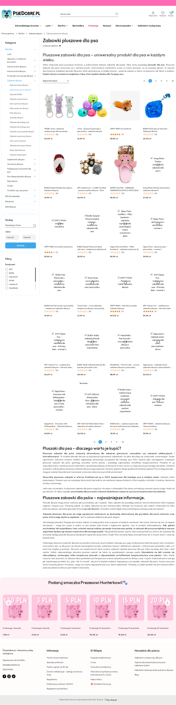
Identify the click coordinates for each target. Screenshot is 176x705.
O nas (93, 662)
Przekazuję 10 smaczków (100, 628)
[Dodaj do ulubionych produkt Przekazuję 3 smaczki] (55, 593)
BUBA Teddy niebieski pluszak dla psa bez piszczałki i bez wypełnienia (91, 366)
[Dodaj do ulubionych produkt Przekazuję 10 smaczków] (112, 593)
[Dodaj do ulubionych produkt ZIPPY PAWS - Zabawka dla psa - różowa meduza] (170, 384)
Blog (137, 674)
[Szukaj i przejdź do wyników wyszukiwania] (117, 14)
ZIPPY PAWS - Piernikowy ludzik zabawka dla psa (123, 307)
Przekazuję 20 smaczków (158, 628)
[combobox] (56, 81)
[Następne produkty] (167, 603)
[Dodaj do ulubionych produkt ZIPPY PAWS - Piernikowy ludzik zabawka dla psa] (137, 266)
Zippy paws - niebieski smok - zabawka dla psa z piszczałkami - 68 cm (157, 366)
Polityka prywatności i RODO (60, 684)
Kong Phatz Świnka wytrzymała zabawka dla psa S (156, 189)
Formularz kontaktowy (101, 667)
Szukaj (20, 245)
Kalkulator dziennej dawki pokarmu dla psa (154, 670)
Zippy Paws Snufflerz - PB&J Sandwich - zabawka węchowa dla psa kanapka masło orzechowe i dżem (124, 248)
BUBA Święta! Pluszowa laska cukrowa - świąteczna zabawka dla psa (92, 248)
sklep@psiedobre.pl (11, 664)
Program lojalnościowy (101, 657)
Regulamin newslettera (57, 688)
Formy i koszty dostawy (57, 657)
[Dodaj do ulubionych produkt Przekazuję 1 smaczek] (26, 593)
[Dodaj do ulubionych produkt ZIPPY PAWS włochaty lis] (137, 89)
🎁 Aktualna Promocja (101, 684)
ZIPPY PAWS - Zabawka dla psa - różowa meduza (157, 425)
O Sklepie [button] (96, 651)
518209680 (8, 669)
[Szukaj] (34, 226)
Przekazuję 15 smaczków (128, 628)
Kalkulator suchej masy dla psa (148, 657)
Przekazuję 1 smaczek (12, 628)
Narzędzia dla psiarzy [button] (147, 651)
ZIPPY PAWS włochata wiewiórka (58, 247)
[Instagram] (9, 676)
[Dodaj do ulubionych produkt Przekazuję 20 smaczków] (170, 593)
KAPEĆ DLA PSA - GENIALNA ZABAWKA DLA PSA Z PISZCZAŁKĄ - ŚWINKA (125, 189)
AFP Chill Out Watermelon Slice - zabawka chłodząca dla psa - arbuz (91, 425)
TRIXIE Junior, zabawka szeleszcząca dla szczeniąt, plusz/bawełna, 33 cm (56, 130)
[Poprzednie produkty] (8, 603)
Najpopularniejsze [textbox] (50, 81)
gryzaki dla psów (91, 509)
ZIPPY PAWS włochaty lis (120, 129)
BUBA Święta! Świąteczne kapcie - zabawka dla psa (58, 189)
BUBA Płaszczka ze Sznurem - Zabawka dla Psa (156, 130)
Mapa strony (96, 679)
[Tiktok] (13, 676)
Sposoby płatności (55, 662)
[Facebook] (4, 676)
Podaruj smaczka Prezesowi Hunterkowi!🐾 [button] (88, 582)
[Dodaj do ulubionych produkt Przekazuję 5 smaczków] (83, 593)
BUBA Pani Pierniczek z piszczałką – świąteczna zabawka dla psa (58, 307)
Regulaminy (52, 679)
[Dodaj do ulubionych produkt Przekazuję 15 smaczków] (141, 593)
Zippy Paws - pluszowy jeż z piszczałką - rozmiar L (155, 248)
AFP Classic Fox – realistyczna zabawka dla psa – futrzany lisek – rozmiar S (58, 366)
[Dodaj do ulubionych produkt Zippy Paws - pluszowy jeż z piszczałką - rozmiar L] (170, 207)
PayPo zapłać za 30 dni (57, 667)
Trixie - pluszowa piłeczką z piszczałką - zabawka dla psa (89, 130)
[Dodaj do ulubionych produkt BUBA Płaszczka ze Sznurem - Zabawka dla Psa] (170, 89)
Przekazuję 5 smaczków (71, 628)
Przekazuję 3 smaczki (41, 628)
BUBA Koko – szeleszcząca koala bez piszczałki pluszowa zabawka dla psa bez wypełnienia (124, 425)
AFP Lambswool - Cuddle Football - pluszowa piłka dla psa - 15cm (91, 189)
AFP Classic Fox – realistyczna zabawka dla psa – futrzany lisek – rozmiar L (157, 307)
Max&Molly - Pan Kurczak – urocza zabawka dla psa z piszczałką (124, 366)
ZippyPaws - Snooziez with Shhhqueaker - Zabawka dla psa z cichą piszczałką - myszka (58, 425)
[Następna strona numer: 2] (172, 81)
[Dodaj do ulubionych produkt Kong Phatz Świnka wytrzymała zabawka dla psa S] (170, 148)
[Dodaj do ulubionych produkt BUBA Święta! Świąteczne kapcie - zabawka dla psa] (71, 148)
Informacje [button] (53, 651)
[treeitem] (20, 49)
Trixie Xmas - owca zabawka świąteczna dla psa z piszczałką (90, 307)
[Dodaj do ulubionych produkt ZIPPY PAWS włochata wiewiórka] (71, 207)
